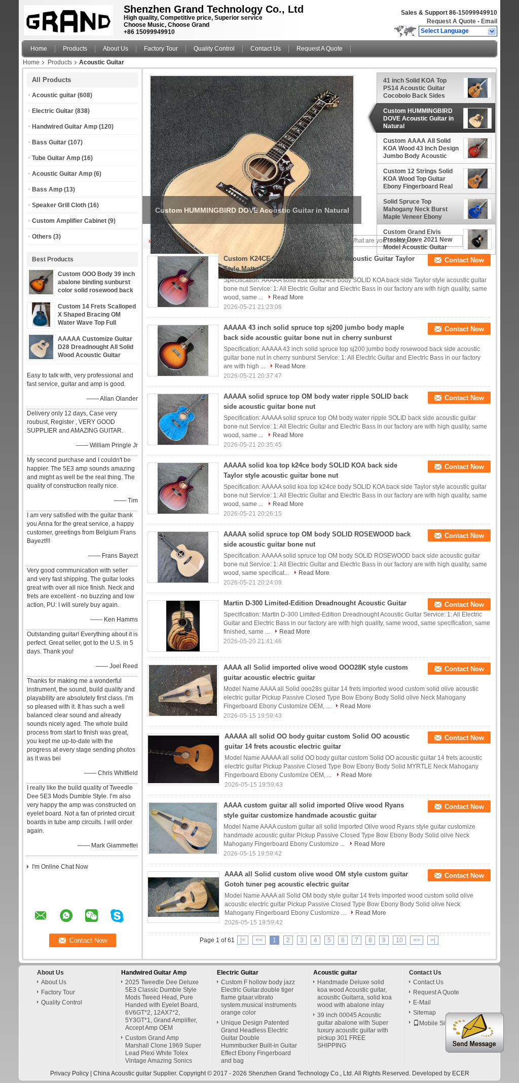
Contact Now (464, 260)
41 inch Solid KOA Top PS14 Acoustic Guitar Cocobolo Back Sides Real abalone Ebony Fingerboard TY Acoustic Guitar (419, 88)
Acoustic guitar (54, 95)
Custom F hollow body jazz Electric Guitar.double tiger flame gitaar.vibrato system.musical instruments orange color (258, 997)
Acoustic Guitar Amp (62, 173)
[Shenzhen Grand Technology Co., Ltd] (492, 31)
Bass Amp (47, 189)
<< (259, 940)
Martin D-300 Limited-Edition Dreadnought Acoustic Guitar (315, 603)
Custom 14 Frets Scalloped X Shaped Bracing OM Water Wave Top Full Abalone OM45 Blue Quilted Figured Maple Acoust (97, 322)
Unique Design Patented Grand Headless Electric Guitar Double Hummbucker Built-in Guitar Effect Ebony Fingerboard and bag (259, 1041)
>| (432, 940)
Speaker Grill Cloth (59, 205)
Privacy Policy (69, 1073)
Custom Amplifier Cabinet (69, 220)
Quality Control (214, 48)
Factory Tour (161, 48)
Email (489, 21)
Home (38, 48)
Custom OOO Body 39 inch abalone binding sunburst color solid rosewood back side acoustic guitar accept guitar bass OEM (97, 290)
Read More (288, 297)
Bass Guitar (49, 142)
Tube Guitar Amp (56, 158)
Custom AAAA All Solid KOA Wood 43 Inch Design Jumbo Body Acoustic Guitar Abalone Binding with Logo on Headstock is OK (421, 148)
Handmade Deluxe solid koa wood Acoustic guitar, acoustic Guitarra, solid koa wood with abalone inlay (354, 994)
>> (416, 940)
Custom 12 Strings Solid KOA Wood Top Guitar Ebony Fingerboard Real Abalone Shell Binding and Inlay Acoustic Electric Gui (421, 179)
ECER (460, 1073)
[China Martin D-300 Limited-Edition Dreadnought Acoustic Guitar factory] (182, 626)
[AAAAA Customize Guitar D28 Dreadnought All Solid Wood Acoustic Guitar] (41, 357)
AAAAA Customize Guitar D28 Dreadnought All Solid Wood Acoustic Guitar (95, 347)
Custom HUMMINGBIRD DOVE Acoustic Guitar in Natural (418, 118)
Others (42, 236)
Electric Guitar (52, 110)
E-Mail (422, 1002)
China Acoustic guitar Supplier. (136, 1073)
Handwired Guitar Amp (64, 126)
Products (75, 48)
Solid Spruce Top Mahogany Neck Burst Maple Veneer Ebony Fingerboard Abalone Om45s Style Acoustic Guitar (415, 209)
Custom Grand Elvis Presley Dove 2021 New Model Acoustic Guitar (417, 239)
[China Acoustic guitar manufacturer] (70, 17)
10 (399, 940)
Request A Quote (451, 21)
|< (242, 940)
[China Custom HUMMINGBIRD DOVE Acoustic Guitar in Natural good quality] (252, 177)
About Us (115, 48)
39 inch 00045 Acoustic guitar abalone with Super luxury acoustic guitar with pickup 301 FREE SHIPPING (352, 1030)
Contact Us (265, 48)
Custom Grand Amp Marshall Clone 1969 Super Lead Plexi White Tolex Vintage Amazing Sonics (163, 1049)
